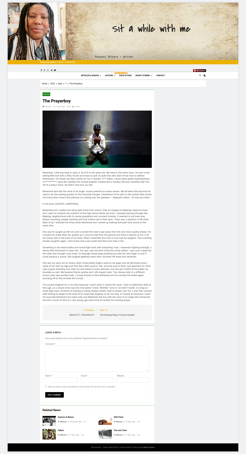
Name (48, 376)
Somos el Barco (66, 417)
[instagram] (44, 70)
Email (84, 376)
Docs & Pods (125, 75)
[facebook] (41, 70)
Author (111, 74)
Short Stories (142, 75)
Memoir (46, 94)
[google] (51, 70)
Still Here (118, 417)
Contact (160, 75)
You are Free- (120, 430)
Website (120, 376)
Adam (61, 430)
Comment (50, 344)
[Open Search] (200, 75)
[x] (48, 70)
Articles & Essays (90, 75)
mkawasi (48, 106)
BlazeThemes (148, 447)
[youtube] (55, 70)
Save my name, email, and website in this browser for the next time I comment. (81, 387)
